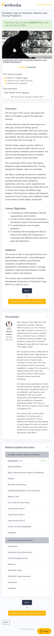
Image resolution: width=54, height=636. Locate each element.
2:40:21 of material (17, 78)
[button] (48, 317)
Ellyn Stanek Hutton (16, 92)
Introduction (15, 460)
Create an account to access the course (27, 301)
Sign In (27, 290)
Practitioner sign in (45, 4)
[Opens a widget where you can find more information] (44, 631)
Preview (42, 460)
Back (6, 622)
